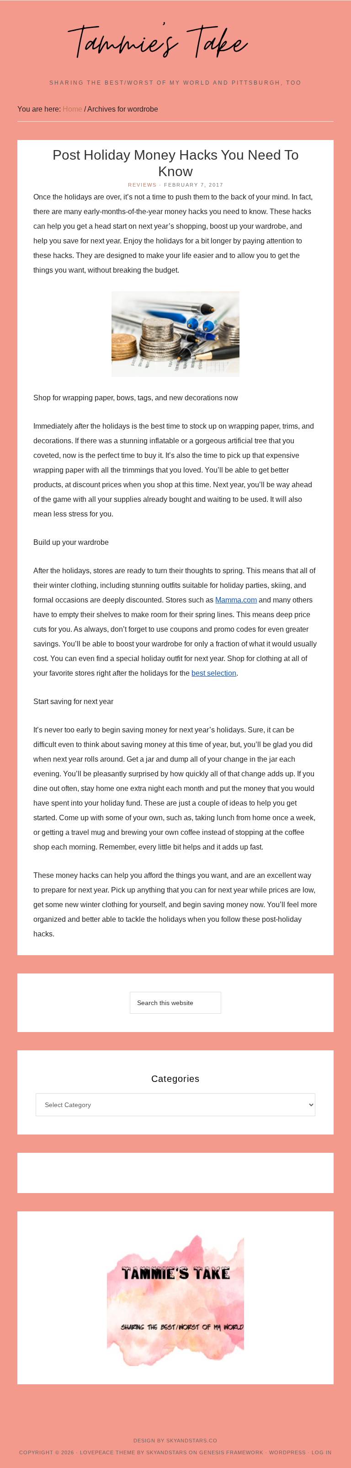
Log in (322, 1452)
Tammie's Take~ (175, 44)
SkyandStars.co (192, 1440)
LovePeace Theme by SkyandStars (133, 1452)
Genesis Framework (231, 1452)
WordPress (287, 1452)
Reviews (142, 185)
